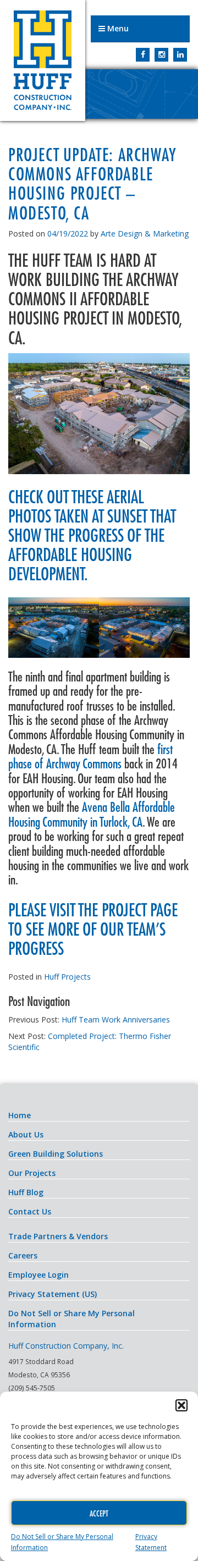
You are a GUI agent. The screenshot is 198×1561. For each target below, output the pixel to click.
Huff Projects (67, 976)
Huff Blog (25, 1192)
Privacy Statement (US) (52, 1294)
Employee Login (38, 1274)
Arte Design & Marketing (145, 233)
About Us (25, 1134)
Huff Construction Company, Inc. (42, 60)
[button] (181, 1405)
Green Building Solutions (55, 1153)
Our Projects (32, 1173)
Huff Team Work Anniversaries (116, 1019)
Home (19, 1115)
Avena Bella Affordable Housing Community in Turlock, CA (91, 814)
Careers (22, 1255)
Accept (99, 1513)
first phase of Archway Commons (90, 756)
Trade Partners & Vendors (58, 1236)
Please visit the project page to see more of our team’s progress (93, 929)
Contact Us (29, 1211)
